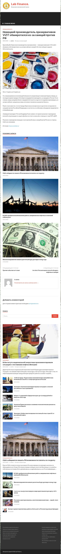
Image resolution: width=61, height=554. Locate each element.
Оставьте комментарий (21, 41)
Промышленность (7, 29)
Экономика (6, 360)
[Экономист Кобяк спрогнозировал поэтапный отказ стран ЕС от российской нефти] (8, 419)
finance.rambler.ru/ (14, 126)
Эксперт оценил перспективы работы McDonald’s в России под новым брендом (33, 509)
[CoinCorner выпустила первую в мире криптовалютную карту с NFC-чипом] (8, 496)
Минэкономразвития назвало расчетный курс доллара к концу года (24, 259)
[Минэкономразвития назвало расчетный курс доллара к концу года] (30, 257)
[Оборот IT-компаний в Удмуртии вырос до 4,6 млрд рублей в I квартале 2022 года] (8, 401)
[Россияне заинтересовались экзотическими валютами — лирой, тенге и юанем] (8, 505)
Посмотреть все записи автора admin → (26, 282)
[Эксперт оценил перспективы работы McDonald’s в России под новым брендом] (5, 511)
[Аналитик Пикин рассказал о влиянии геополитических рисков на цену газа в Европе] (8, 410)
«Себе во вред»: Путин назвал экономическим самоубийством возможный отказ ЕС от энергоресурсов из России (33, 378)
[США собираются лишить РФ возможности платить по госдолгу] (30, 171)
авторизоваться (33, 303)
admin (12, 41)
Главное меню (9, 23)
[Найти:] (30, 316)
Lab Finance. (20, 4)
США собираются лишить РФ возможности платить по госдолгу (23, 173)
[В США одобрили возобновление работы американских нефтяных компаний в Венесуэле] (30, 213)
